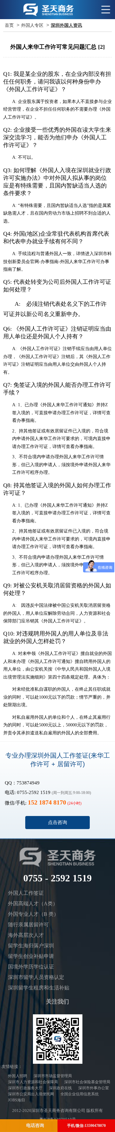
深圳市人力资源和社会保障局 (33, 1082)
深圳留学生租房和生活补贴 (38, 987)
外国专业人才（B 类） (33, 914)
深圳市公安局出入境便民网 (31, 1094)
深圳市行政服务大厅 (25, 1088)
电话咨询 (35, 1125)
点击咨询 (57, 822)
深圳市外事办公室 (93, 1088)
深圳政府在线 (60, 1088)
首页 (9, 25)
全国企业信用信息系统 (79, 1094)
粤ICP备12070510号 (57, 1119)
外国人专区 (32, 25)
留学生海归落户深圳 (31, 945)
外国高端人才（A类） (33, 903)
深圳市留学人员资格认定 (36, 977)
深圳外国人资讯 (66, 25)
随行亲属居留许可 (28, 924)
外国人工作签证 (26, 893)
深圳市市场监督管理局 (53, 1076)
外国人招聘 (17, 1076)
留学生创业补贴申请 (31, 956)
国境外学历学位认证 (31, 966)
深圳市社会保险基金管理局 (87, 1082)
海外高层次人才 (26, 935)
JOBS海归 (16, 1100)
